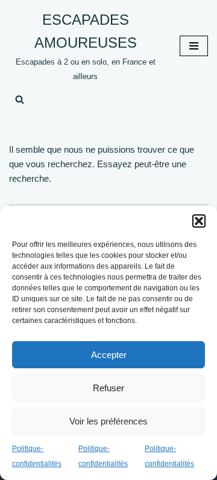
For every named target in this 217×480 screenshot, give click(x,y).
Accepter (109, 355)
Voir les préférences (108, 421)
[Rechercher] (19, 99)
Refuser (108, 388)
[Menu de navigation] (194, 46)
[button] (199, 221)
